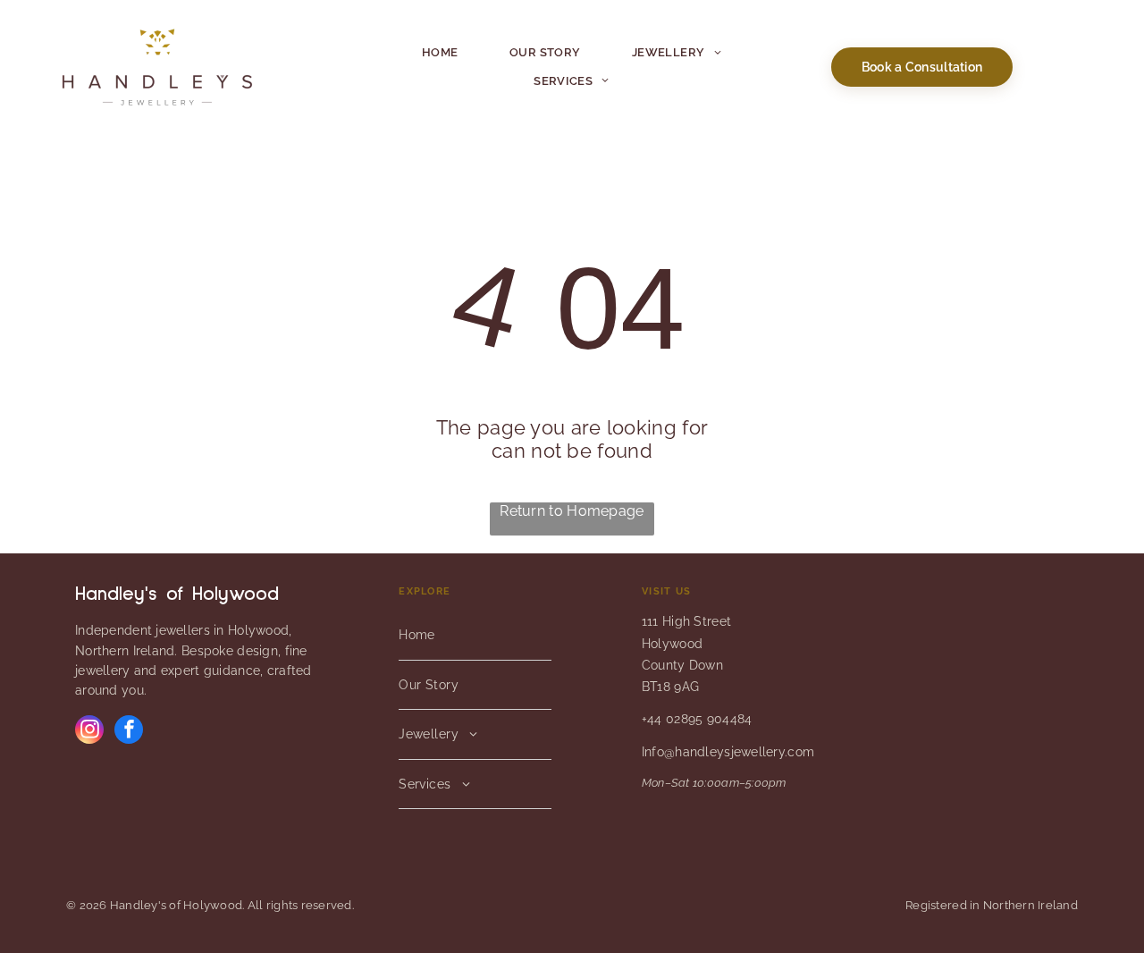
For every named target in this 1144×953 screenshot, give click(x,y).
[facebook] (128, 731)
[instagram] (89, 731)
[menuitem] (440, 52)
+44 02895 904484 (697, 719)
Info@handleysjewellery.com (728, 752)
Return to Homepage (572, 510)
